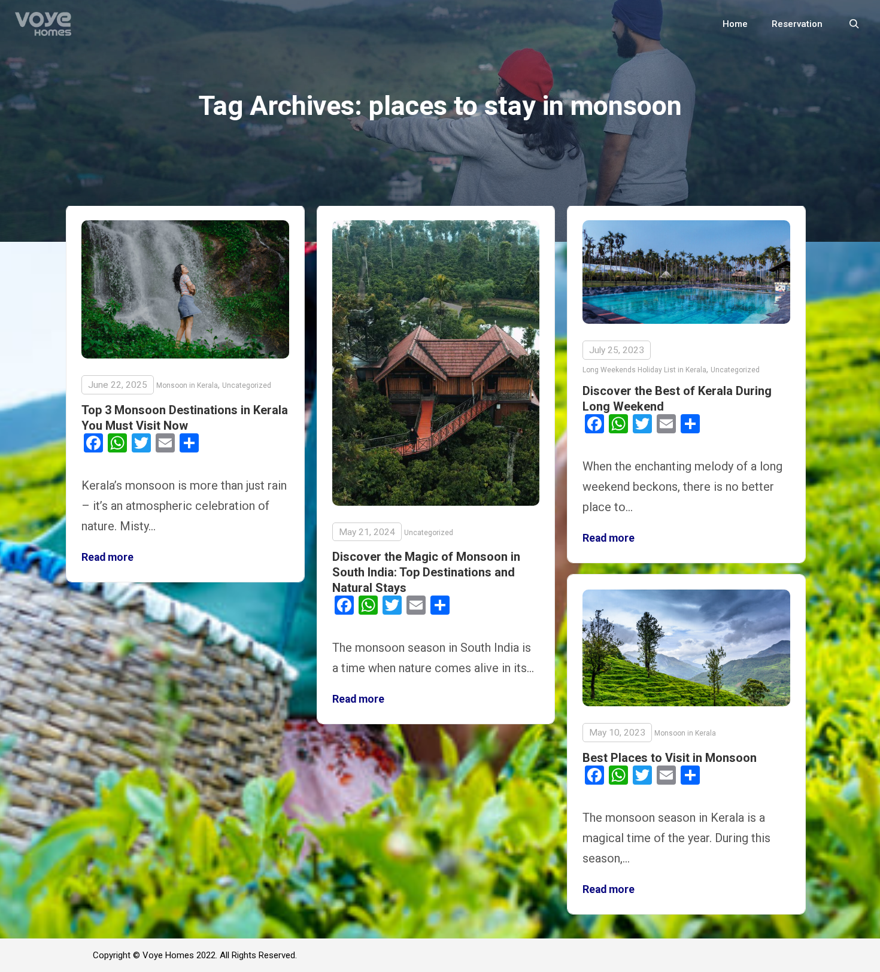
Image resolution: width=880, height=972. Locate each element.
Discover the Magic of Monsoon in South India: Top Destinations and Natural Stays (426, 572)
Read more (107, 557)
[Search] (854, 24)
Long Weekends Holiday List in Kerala (644, 370)
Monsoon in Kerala (187, 385)
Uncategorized (246, 385)
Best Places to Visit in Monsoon (669, 758)
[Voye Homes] (43, 24)
